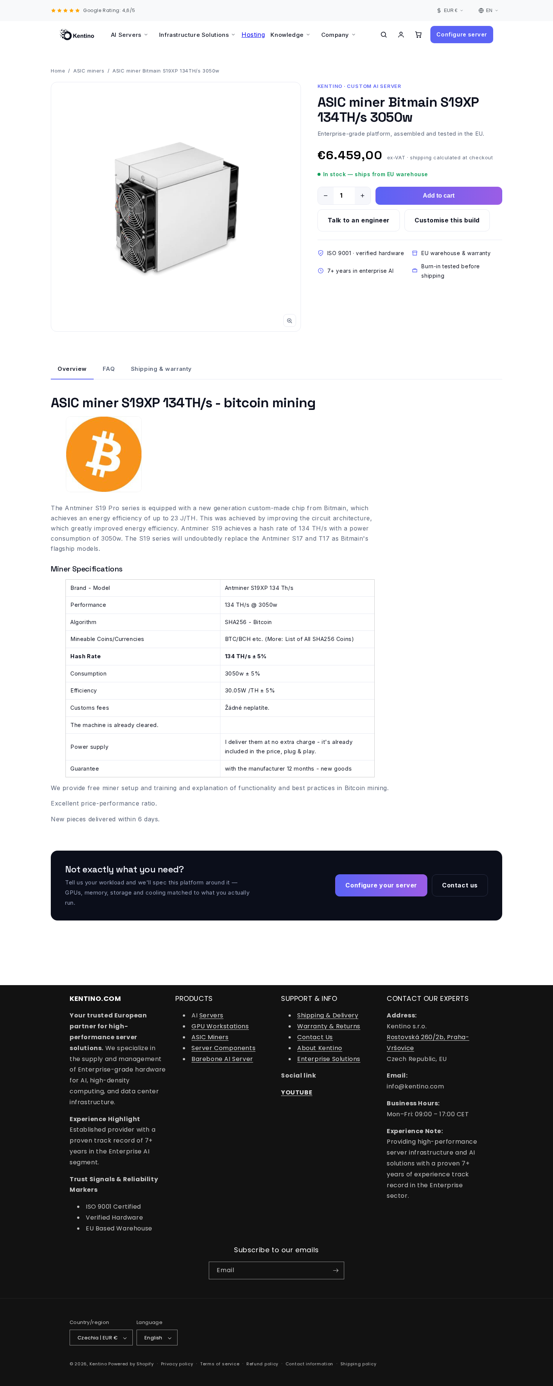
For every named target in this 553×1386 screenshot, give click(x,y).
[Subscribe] (335, 1270)
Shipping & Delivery (327, 1015)
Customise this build (447, 220)
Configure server (461, 34)
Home (58, 71)
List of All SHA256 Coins (318, 639)
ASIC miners (89, 71)
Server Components (223, 1048)
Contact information (309, 1364)
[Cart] (418, 34)
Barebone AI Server (222, 1059)
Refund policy (262, 1364)
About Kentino (319, 1048)
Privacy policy (177, 1364)
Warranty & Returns (328, 1026)
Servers (211, 1015)
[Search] (383, 34)
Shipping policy (358, 1364)
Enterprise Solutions (328, 1059)
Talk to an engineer (359, 220)
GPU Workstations (220, 1026)
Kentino (98, 1364)
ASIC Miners (210, 1037)
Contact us (460, 885)
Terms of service (219, 1364)
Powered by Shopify (131, 1364)
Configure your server (381, 885)
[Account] (401, 34)
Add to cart (438, 195)
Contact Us (315, 1037)
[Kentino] (77, 34)
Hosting (253, 34)
